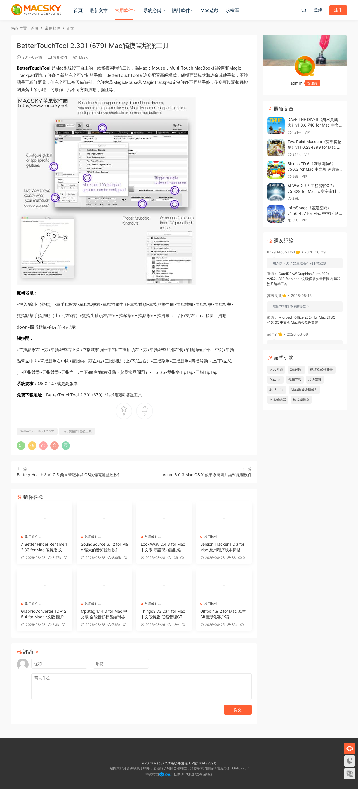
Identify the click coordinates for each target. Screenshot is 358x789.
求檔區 (232, 10)
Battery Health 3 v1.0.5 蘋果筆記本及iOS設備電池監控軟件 (69, 474)
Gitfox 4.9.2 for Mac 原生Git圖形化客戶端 (223, 614)
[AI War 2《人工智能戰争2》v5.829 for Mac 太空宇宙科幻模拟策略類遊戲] (276, 192)
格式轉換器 (301, 400)
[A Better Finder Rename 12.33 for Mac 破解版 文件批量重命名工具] (44, 518)
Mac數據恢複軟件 (304, 390)
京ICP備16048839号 (201, 763)
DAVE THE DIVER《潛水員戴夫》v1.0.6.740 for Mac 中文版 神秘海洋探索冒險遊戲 (315, 125)
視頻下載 (295, 379)
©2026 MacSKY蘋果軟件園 (163, 763)
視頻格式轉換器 (321, 369)
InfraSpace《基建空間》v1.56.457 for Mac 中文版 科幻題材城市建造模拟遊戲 (313, 213)
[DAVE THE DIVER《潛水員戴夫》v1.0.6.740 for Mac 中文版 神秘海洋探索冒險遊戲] (276, 125)
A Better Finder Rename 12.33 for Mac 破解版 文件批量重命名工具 (44, 547)
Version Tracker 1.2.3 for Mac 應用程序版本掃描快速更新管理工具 (222, 547)
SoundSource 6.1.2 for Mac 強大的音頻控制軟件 (104, 547)
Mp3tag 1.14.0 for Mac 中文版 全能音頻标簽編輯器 (104, 614)
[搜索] (304, 10)
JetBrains (276, 390)
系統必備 (152, 10)
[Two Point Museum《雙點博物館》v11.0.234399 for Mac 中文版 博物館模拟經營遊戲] (276, 147)
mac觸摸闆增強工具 (77, 431)
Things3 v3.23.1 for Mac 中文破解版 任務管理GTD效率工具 (163, 614)
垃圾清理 (315, 379)
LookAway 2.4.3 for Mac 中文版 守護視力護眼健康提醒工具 (163, 547)
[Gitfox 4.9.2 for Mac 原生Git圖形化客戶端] (224, 585)
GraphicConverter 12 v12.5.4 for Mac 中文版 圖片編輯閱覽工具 (44, 614)
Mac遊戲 (209, 10)
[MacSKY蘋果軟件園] (36, 10)
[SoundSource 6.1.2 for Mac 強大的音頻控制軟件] (104, 518)
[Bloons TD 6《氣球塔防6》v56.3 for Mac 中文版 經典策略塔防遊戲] (276, 170)
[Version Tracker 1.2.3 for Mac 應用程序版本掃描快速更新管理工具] (224, 518)
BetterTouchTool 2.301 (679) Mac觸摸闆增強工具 (94, 395)
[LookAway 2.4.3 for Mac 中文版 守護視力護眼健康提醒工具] (164, 518)
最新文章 (99, 10)
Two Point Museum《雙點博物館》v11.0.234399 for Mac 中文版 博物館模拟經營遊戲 (314, 147)
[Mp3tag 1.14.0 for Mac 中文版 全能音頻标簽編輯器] (104, 585)
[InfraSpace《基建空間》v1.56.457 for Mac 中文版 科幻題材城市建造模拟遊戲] (276, 214)
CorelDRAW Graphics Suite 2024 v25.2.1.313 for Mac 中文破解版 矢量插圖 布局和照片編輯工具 (303, 279)
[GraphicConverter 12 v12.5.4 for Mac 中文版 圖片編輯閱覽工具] (44, 585)
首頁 (78, 10)
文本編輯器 (277, 400)
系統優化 (296, 369)
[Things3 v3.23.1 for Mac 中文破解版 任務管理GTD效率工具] (164, 585)
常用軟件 (124, 10)
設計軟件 (181, 10)
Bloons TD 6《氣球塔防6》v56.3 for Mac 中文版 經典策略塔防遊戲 (313, 169)
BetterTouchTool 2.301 (37, 431)
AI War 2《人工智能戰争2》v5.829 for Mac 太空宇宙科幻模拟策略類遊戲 (314, 191)
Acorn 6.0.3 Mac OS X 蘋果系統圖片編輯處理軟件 (207, 474)
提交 (238, 709)
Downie (275, 379)
